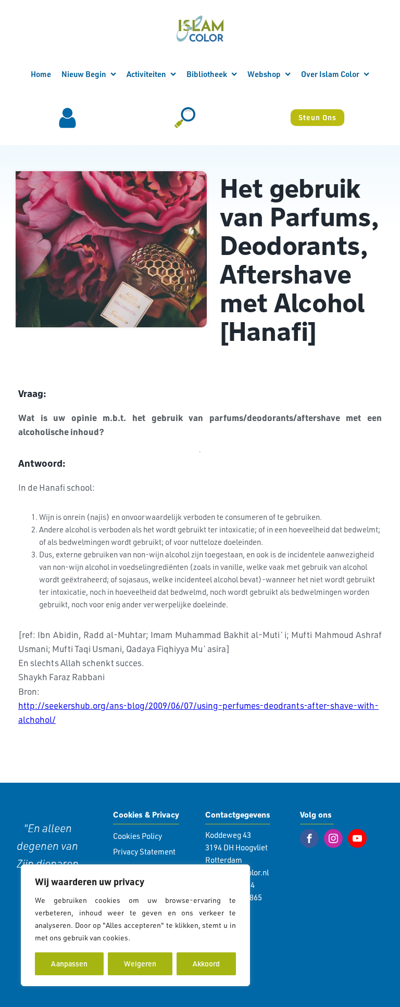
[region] (135, 925)
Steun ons (317, 117)
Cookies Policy (137, 836)
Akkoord (206, 963)
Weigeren (140, 963)
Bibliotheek (206, 74)
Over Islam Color (330, 74)
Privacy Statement (144, 852)
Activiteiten (146, 74)
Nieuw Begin (83, 74)
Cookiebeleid (154, 937)
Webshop (264, 74)
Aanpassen (69, 963)
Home (41, 74)
